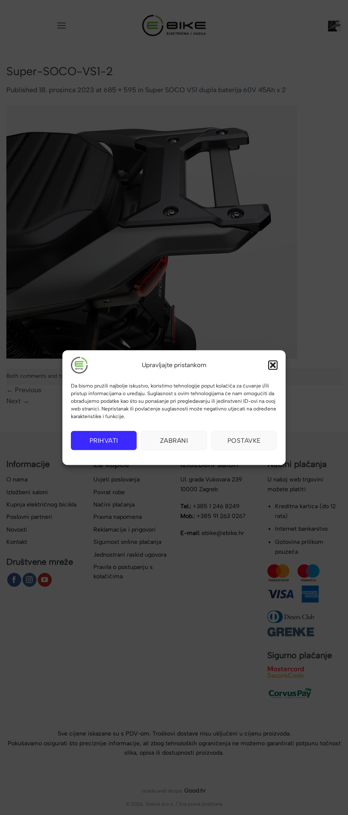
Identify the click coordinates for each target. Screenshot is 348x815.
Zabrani (174, 440)
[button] (273, 365)
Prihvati (104, 440)
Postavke (244, 440)
